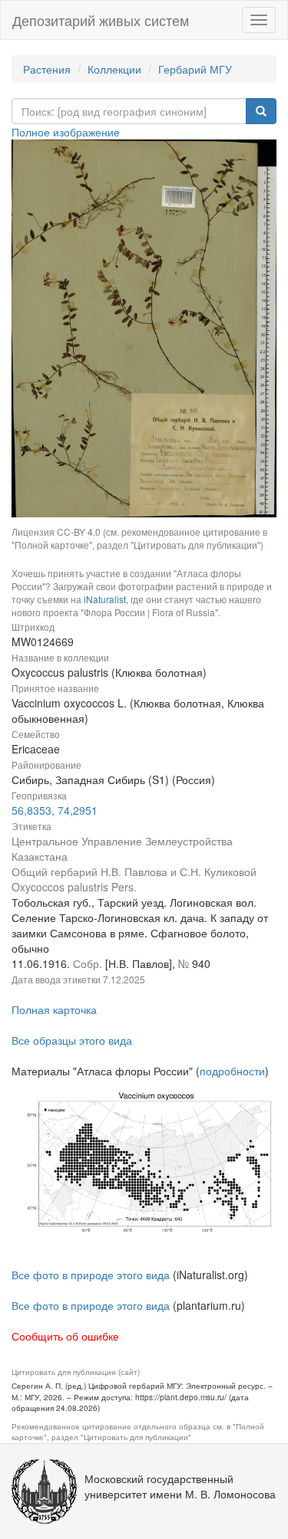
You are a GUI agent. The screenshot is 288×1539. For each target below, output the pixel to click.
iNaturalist (105, 598)
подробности (232, 1070)
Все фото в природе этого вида (91, 1274)
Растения (47, 69)
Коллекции (114, 69)
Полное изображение (66, 131)
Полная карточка (54, 1009)
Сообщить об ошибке (65, 1336)
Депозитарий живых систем (100, 20)
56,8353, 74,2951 (55, 810)
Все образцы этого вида (72, 1040)
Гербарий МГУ (195, 69)
